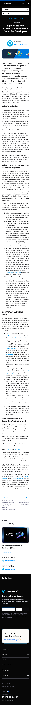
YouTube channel (18, 478)
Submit (19, 609)
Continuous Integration (13, 336)
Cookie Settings (6, 694)
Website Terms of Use (8, 686)
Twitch (9, 449)
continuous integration (20, 338)
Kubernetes (9, 354)
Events (21, 18)
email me (18, 272)
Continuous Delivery (12, 348)
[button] (23, 4)
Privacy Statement (7, 689)
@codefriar (9, 272)
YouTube (17, 449)
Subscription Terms (7, 683)
